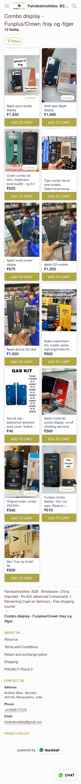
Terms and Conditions (21, 646)
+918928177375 (15, 709)
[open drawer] (7, 6)
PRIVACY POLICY (18, 669)
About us (11, 639)
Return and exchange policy (25, 654)
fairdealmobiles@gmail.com (23, 722)
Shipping (11, 661)
